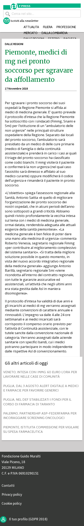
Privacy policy (12, 494)
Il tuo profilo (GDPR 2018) (28, 519)
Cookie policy (12, 503)
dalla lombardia (54, 33)
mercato (31, 33)
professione (66, 27)
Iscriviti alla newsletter (24, 21)
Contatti (8, 485)
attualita (31, 27)
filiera (47, 27)
